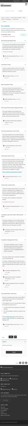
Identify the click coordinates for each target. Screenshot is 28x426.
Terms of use (4, 413)
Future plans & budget (16, 17)
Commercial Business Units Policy (13, 146)
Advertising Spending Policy (14, 56)
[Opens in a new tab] (5, 379)
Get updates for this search (9, 36)
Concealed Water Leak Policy (14, 324)
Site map (3, 407)
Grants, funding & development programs (12, 172)
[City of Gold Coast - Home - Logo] (7, 5)
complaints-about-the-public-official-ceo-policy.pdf (15, 230)
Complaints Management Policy (12, 271)
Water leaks (9, 316)
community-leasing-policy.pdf (14, 206)
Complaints (17, 249)
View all (23, 34)
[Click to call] (5, 389)
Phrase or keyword (7, 345)
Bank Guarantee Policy (12, 99)
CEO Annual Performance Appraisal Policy (13, 121)
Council (7, 17)
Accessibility (4, 410)
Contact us (3, 386)
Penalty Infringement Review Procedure (14, 284)
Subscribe (5, 400)
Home (2, 17)
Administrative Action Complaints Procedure (13, 277)
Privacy (2, 412)
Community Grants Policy (13, 176)
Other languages (4, 408)
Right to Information (5, 415)
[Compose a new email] (14, 389)
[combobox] (24, 1)
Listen (6, 58)
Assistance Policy (11, 76)
